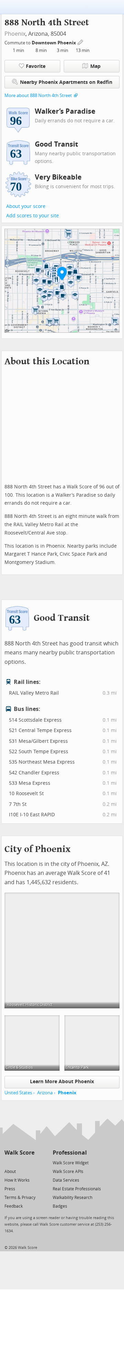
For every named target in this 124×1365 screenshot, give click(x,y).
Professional (70, 1152)
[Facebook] (19, 1162)
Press (9, 1188)
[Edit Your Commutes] (80, 41)
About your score (25, 206)
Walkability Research (72, 1197)
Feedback (13, 1206)
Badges (60, 1206)
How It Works (17, 1180)
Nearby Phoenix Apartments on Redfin (66, 82)
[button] (62, 273)
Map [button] (95, 66)
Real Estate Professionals (77, 1188)
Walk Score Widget (71, 1162)
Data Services (66, 1180)
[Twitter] (8, 1162)
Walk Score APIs (68, 1171)
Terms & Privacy (19, 1197)
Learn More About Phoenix (62, 1082)
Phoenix (14, 34)
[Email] (30, 1162)
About (10, 1171)
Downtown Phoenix (54, 42)
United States (18, 1092)
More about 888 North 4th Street (38, 95)
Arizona (45, 1092)
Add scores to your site (32, 216)
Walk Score (19, 1152)
